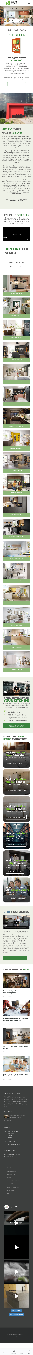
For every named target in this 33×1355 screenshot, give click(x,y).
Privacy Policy (10, 1184)
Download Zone (11, 1174)
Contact (9, 1177)
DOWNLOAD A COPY (16, 84)
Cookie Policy (10, 1190)
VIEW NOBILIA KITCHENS (16, 817)
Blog (8, 1193)
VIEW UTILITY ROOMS (14, 871)
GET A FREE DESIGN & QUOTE (15, 958)
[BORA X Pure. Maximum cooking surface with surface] (16, 1272)
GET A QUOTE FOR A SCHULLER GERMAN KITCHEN (16, 199)
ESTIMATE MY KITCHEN (15, 763)
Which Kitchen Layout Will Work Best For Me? (15, 1047)
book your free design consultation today (16, 726)
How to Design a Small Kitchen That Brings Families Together (15, 1075)
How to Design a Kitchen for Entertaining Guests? (13, 992)
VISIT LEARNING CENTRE (16, 844)
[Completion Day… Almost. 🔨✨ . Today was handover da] (16, 1247)
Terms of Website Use (13, 1187)
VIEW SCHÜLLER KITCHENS (16, 790)
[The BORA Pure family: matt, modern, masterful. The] (16, 1223)
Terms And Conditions (13, 1180)
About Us (9, 1168)
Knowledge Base (11, 1171)
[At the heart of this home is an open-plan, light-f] (16, 1296)
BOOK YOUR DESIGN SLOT (16, 898)
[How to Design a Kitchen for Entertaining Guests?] (6, 1116)
